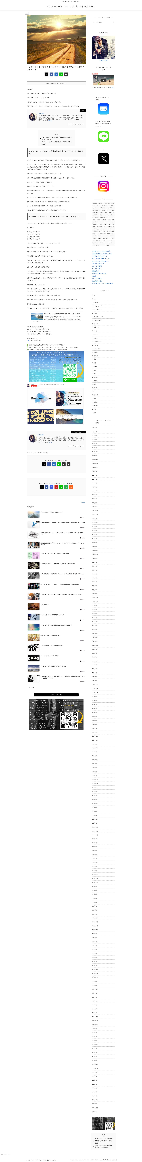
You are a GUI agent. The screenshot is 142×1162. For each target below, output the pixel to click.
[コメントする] (68, 464)
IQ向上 (94, 276)
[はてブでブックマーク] (56, 74)
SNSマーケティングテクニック (102, 253)
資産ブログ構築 (97, 278)
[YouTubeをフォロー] (76, 124)
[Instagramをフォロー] (73, 124)
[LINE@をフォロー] (78, 124)
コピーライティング (98, 263)
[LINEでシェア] (61, 74)
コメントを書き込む (56, 694)
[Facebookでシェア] (51, 74)
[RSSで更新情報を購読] (83, 124)
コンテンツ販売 (97, 266)
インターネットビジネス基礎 (101, 251)
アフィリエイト (97, 268)
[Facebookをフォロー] (71, 124)
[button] (66, 74)
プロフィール (104, 60)
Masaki (41, 113)
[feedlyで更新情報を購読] (81, 124)
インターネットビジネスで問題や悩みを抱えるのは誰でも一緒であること (56, 138)
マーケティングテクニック (100, 261)
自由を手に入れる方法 (99, 273)
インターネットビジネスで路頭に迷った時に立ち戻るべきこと (56, 143)
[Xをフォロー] (69, 124)
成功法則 (46, 452)
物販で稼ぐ (95, 271)
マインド (30, 452)
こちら (50, 120)
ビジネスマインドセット (99, 256)
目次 (56, 132)
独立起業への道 (97, 281)
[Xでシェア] (46, 74)
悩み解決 (40, 452)
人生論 (35, 452)
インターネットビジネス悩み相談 (102, 283)
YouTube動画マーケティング (101, 258)
